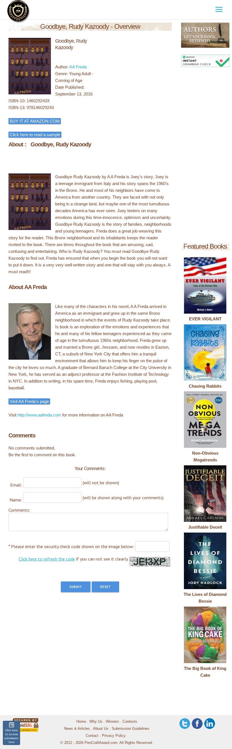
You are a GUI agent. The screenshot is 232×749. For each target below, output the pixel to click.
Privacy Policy (114, 735)
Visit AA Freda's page (29, 401)
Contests (130, 721)
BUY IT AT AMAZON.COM (35, 121)
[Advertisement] (205, 155)
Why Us (95, 721)
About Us (100, 728)
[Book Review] (185, 35)
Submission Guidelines (130, 728)
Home (81, 721)
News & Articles (77, 728)
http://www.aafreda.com (39, 415)
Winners (112, 721)
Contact (92, 735)
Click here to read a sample (35, 134)
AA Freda (78, 66)
